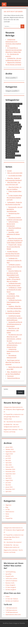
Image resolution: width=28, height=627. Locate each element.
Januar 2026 (9, 447)
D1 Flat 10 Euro (9, 120)
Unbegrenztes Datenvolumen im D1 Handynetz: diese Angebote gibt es (14, 409)
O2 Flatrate (9, 143)
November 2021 (10, 489)
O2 (17, 141)
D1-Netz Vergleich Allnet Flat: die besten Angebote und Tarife (14, 198)
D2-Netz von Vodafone (12, 601)
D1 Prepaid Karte (10, 128)
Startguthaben (16, 145)
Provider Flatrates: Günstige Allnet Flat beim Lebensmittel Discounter (13, 254)
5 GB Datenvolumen (11, 610)
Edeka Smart (17, 139)
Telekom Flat (14, 147)
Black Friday (16, 106)
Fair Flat (8, 141)
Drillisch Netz (9, 139)
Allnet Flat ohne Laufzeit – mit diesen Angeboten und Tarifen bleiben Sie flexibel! (15, 240)
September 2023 (10, 474)
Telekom (8, 147)
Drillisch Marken (10, 137)
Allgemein (8, 505)
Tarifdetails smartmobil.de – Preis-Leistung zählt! (13, 296)
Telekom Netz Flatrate (11, 149)
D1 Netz (18, 124)
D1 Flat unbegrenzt (11, 124)
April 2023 (8, 478)
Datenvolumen (10, 511)
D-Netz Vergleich (10, 585)
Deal (7, 135)
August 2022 (9, 480)
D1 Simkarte (18, 128)
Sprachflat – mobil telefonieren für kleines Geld (13, 234)
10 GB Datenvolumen (12, 612)
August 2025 (9, 454)
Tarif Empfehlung (10, 572)
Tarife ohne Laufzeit (11, 578)
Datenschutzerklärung (13, 378)
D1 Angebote (9, 114)
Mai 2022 (8, 485)
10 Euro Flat (9, 106)
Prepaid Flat (9, 145)
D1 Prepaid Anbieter (16, 126)
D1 (18, 110)
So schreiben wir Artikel (15, 175)
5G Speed (20, 103)
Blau (7, 108)
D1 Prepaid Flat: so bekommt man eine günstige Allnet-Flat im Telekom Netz (14, 50)
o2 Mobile (15, 143)
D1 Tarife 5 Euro (15, 130)
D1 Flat (7, 118)
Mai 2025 (8, 460)
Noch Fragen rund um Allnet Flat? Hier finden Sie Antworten (13, 362)
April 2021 (8, 491)
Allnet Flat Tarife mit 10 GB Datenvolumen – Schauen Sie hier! (14, 345)
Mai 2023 (8, 476)
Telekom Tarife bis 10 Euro (12, 151)
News (7, 516)
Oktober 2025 (10, 449)
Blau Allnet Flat (13, 108)
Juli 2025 (8, 456)
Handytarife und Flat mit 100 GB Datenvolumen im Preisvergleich (14, 324)
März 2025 (9, 465)
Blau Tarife (8, 110)
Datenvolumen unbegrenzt (12, 132)
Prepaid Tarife (10, 576)
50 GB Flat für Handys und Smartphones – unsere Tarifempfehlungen (14, 318)
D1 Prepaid (8, 126)
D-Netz (8, 596)
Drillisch (11, 135)
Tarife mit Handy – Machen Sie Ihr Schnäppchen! (13, 224)
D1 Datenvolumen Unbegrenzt (13, 116)
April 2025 (8, 462)
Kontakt (9, 171)
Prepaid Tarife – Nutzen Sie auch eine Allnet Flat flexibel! (14, 247)
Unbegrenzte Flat (10, 153)
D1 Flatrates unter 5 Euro (12, 122)
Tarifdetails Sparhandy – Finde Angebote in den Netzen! (14, 302)
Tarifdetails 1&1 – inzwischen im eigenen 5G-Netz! (14, 260)
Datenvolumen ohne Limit (13, 614)
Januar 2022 (9, 487)
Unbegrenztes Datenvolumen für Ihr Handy (13, 351)
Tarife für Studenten (11, 581)
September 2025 (10, 451)
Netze (7, 514)
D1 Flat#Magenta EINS (15, 118)
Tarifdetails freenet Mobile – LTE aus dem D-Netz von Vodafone (13, 279)
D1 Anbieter (9, 112)
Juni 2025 (8, 458)
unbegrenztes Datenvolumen (13, 155)
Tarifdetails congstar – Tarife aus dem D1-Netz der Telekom (14, 267)
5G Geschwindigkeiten (11, 103)
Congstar (14, 110)
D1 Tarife (8, 130)
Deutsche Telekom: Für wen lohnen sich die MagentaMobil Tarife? (14, 273)
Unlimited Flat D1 (10, 157)
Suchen (6, 389)
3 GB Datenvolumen (11, 608)
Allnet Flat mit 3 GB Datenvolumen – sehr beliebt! (13, 330)
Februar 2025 (9, 467)
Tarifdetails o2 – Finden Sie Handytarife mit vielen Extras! (14, 290)
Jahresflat (13, 141)
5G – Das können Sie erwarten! (13, 422)
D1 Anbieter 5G (16, 112)
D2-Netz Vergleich (11, 589)
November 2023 (10, 471)
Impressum (10, 376)
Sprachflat (8, 574)
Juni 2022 (8, 482)
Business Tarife (10, 583)
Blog (7, 507)
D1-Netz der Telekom (12, 599)
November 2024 (10, 469)
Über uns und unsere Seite (14, 173)
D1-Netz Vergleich (11, 587)
